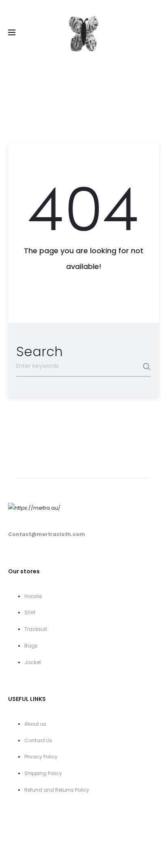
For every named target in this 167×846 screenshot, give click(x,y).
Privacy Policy (41, 756)
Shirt (29, 612)
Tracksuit (35, 629)
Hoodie (33, 596)
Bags (31, 645)
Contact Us (38, 740)
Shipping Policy (43, 773)
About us (35, 723)
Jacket (32, 662)
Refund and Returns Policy (56, 789)
